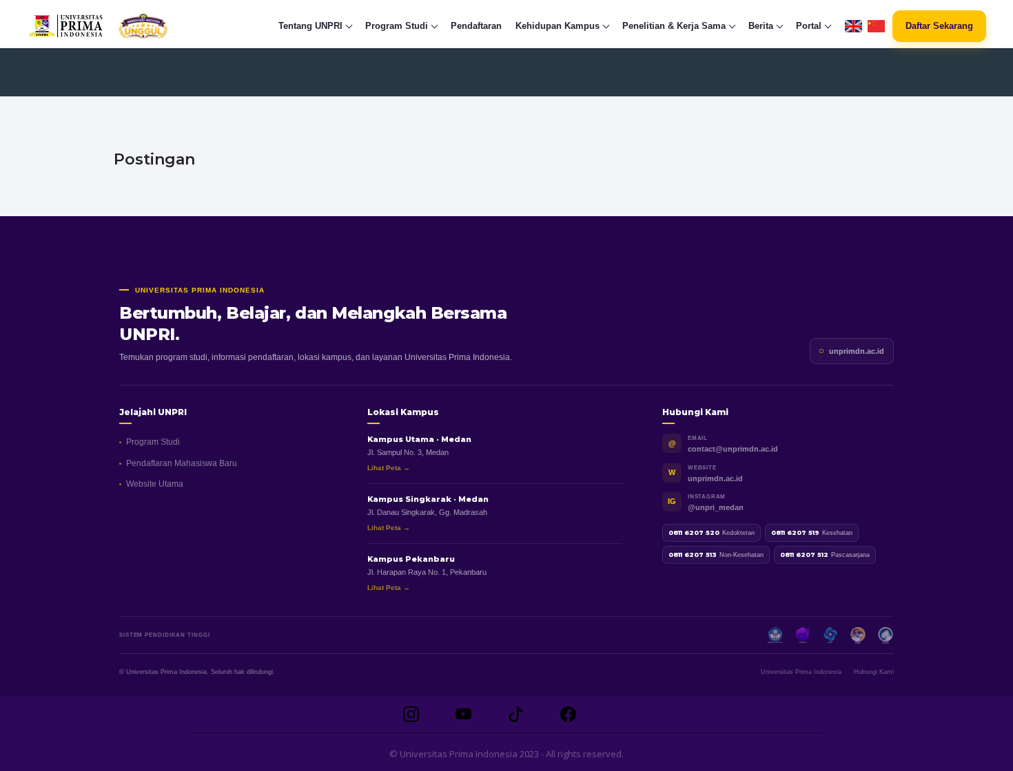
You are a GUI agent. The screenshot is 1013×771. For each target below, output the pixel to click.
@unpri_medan (716, 507)
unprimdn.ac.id (856, 351)
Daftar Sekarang (939, 26)
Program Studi (153, 442)
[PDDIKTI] (803, 635)
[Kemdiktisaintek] (775, 635)
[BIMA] (858, 635)
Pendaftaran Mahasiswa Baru (181, 463)
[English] (853, 26)
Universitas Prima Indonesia (801, 671)
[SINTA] (885, 635)
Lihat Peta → (388, 468)
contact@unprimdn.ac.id (733, 449)
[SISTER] (830, 635)
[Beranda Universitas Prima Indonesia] (125, 26)
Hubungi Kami (874, 671)
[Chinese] (876, 26)
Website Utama (154, 484)
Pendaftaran (476, 26)
